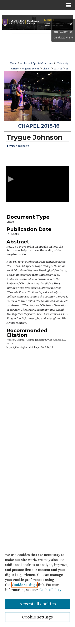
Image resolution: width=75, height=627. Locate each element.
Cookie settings (24, 584)
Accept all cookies (37, 604)
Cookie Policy (50, 589)
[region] (37, 587)
